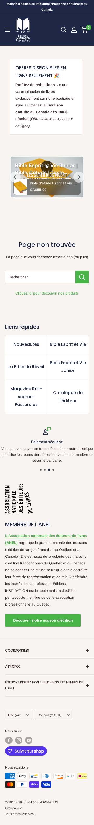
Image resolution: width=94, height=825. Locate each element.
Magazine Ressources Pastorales (26, 397)
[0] (84, 30)
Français (14, 715)
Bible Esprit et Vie (68, 344)
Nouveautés (26, 344)
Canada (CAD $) (49, 715)
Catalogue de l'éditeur (68, 397)
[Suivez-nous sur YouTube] (28, 740)
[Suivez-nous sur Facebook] (9, 740)
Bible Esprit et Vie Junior (68, 367)
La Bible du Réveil (26, 367)
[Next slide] (78, 177)
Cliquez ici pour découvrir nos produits (47, 293)
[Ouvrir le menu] (7, 30)
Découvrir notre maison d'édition (43, 620)
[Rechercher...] (82, 277)
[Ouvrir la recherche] (64, 30)
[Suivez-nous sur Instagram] (18, 740)
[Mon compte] (74, 30)
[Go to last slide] (15, 177)
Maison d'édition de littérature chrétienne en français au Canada (47, 7)
